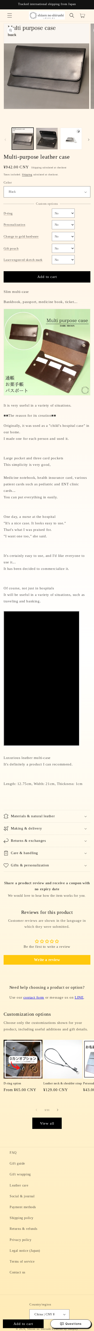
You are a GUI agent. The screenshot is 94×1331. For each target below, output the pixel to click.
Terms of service (22, 1261)
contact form (33, 997)
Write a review (47, 960)
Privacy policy (20, 1240)
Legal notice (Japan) (25, 1250)
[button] (9, 15)
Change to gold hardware (21, 236)
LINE (79, 997)
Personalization (14, 224)
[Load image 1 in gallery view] (23, 138)
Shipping (27, 174)
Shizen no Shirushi (39, 1328)
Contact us (17, 1272)
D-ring (8, 213)
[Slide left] (5, 139)
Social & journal (22, 1196)
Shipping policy (22, 1218)
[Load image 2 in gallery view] (47, 138)
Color (8, 182)
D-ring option (12, 1083)
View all (47, 1123)
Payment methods (23, 1207)
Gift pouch (11, 248)
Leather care (19, 1185)
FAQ (13, 1152)
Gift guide (17, 1163)
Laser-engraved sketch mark (23, 260)
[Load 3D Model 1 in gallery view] (71, 138)
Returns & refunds (23, 1229)
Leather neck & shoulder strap (62, 1083)
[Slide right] (88, 139)
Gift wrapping (20, 1174)
